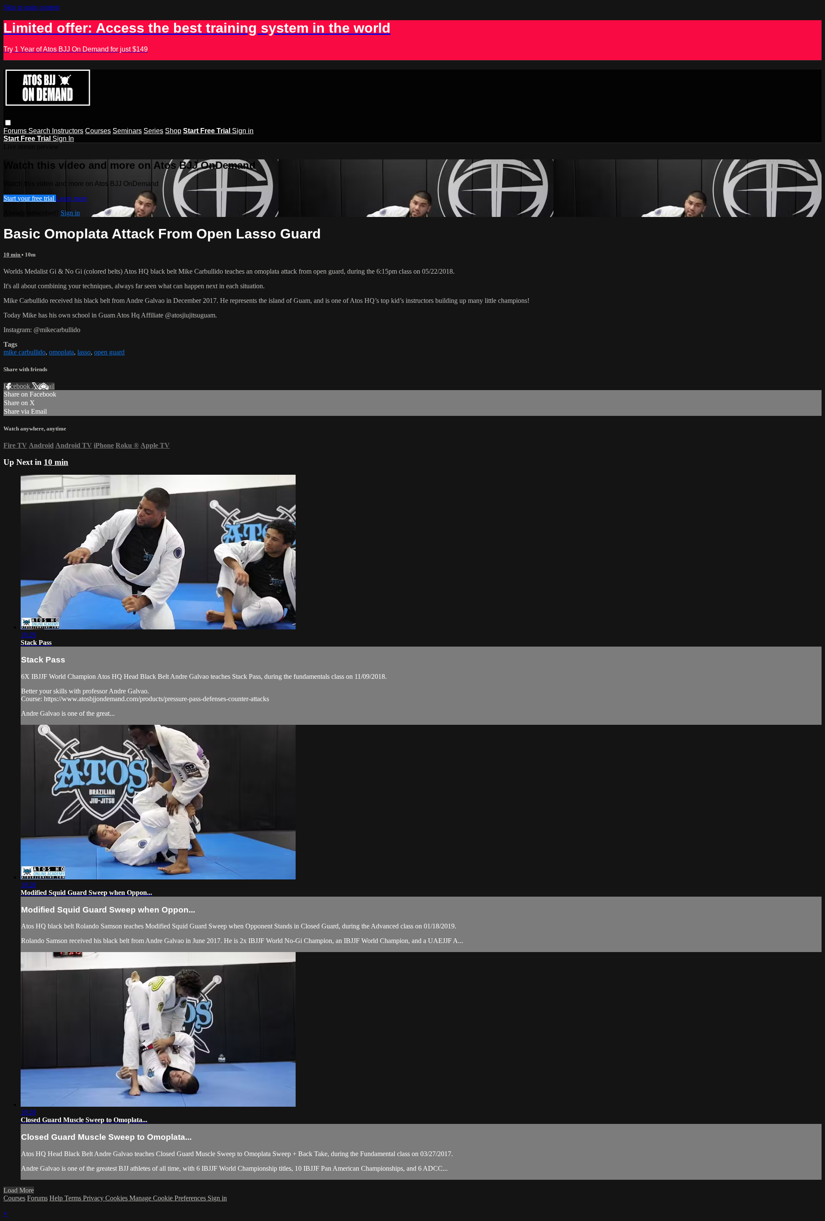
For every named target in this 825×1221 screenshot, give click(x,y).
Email (47, 386)
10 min (12, 254)
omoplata (61, 352)
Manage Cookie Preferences (168, 1198)
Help (56, 1198)
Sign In (63, 138)
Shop (173, 130)
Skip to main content (31, 7)
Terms (73, 1198)
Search (40, 130)
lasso (84, 352)
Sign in (243, 130)
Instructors (67, 130)
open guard (109, 352)
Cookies (117, 1198)
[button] (8, 122)
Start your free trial (29, 198)
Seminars (127, 130)
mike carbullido (24, 352)
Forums (15, 130)
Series (153, 130)
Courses (98, 130)
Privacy (94, 1198)
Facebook (17, 386)
